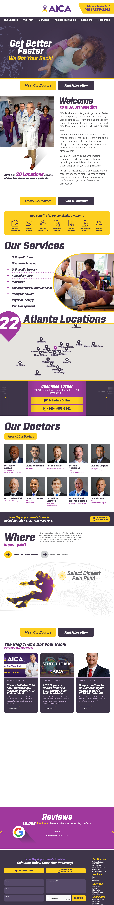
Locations (86, 19)
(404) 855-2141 (97, 8)
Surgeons (95, 864)
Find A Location (76, 85)
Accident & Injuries (65, 19)
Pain (93, 877)
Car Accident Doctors (99, 871)
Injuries (94, 879)
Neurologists (96, 866)
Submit (78, 898)
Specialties (96, 886)
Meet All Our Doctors (21, 436)
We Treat (28, 19)
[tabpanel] (21, 683)
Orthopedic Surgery (24, 269)
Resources (104, 19)
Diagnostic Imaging (24, 263)
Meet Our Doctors (38, 85)
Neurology (18, 282)
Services (44, 19)
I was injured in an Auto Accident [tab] (25, 554)
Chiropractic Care (23, 294)
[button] (49, 350)
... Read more (72, 837)
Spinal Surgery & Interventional (32, 288)
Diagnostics (96, 890)
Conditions (95, 881)
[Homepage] (56, 8)
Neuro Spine (96, 901)
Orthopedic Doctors (98, 862)
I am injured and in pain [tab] (58, 554)
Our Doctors (11, 19)
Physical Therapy (23, 300)
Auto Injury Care (22, 275)
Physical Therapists (98, 868)
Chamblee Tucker (57, 386)
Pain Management (23, 306)
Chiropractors (96, 870)
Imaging (94, 888)
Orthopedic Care (22, 257)
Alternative (96, 894)
